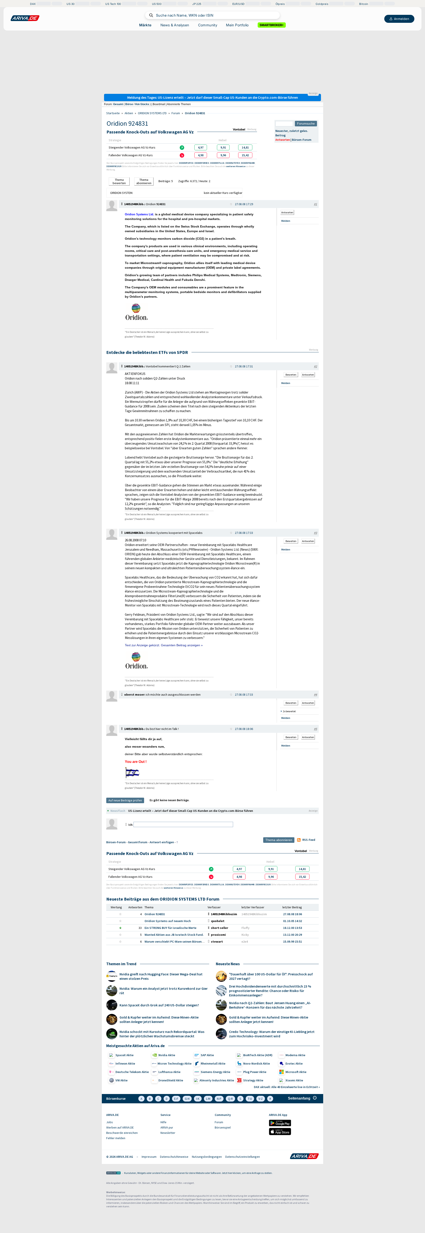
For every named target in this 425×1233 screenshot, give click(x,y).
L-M (208, 1099)
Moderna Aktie (295, 1055)
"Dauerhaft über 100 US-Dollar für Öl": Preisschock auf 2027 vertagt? (271, 976)
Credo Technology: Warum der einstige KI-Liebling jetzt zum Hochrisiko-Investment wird (272, 1033)
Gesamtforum (137, 842)
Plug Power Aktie (254, 1072)
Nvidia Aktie (166, 1055)
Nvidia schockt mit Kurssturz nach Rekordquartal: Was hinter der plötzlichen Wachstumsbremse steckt (162, 1033)
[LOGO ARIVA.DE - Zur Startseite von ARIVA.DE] (25, 18)
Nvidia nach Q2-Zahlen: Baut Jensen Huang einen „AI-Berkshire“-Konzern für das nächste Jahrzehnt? (270, 1005)
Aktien (129, 113)
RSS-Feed (308, 840)
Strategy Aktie (253, 1080)
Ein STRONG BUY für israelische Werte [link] (170, 928)
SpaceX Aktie (124, 1055)
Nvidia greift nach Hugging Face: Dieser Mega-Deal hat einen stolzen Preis (161, 976)
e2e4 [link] (244, 942)
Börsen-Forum (301, 140)
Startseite (113, 113)
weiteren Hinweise (235, 166)
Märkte (145, 25)
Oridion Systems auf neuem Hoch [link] (168, 921)
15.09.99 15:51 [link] (292, 942)
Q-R (230, 1099)
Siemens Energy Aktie (215, 1072)
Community (207, 25)
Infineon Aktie (125, 1063)
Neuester (281, 131)
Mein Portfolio (237, 25)
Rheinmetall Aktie (213, 1063)
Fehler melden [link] (115, 1138)
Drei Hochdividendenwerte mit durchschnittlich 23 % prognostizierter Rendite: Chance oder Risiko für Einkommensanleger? (270, 990)
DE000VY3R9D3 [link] (202, 163)
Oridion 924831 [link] (155, 914)
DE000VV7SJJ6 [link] (217, 163)
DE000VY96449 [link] (248, 163)
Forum (176, 113)
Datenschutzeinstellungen (242, 1157)
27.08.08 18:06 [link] (292, 914)
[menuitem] (131, 1122)
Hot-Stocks (142, 104)
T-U (250, 1099)
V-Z (261, 1099)
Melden (285, 220)
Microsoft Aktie (296, 1072)
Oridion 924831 (195, 113)
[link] (200, 147)
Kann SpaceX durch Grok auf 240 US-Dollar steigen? (159, 1005)
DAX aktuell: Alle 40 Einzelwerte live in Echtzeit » (287, 1087)
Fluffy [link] (245, 928)
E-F (176, 1099)
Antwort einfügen (162, 842)
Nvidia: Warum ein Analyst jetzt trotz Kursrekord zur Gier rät (164, 990)
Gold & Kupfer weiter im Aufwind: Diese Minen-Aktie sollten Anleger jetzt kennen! (159, 1019)
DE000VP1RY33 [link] (186, 163)
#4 (315, 695)
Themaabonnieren (143, 181)
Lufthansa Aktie (169, 1072)
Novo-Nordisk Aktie (256, 1063)
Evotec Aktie (294, 1063)
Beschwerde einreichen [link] (122, 1133)
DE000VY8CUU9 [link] (114, 166)
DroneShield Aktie (170, 1080)
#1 (315, 204)
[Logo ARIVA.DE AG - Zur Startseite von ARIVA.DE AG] (113, 1173)
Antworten (282, 140)
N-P (219, 1099)
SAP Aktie (207, 1055)
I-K (197, 1099)
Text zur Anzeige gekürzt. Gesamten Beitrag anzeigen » (164, 645)
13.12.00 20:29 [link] (292, 935)
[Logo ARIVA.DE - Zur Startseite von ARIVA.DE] (304, 1156)
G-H (187, 1099)
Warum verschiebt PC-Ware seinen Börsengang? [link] (177, 942)
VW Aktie (122, 1080)
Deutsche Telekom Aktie (132, 1072)
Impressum (149, 1157)
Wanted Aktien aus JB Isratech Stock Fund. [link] (174, 935)
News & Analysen (174, 25)
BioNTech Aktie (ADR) (257, 1055)
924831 (161, 204)
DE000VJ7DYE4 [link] (233, 163)
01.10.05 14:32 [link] (292, 921)
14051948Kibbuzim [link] (254, 914)
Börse (129, 104)
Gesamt (118, 104)
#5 (315, 729)
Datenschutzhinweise (174, 1157)
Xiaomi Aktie (294, 1080)
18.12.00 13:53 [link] (292, 928)
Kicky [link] (245, 935)
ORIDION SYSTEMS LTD (152, 113)
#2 (315, 366)
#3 (315, 533)
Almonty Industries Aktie (217, 1080)
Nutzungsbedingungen (207, 1157)
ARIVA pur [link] (166, 1127)
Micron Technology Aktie (174, 1063)
